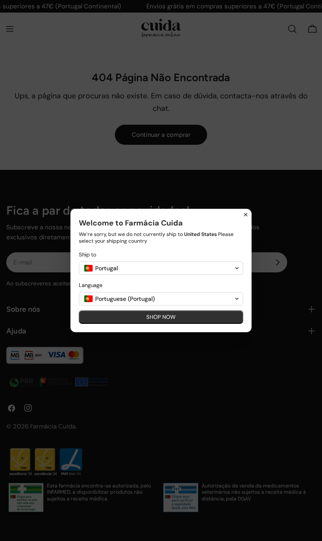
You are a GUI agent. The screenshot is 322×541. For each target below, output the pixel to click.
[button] (161, 268)
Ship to (87, 254)
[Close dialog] (246, 214)
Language (90, 285)
